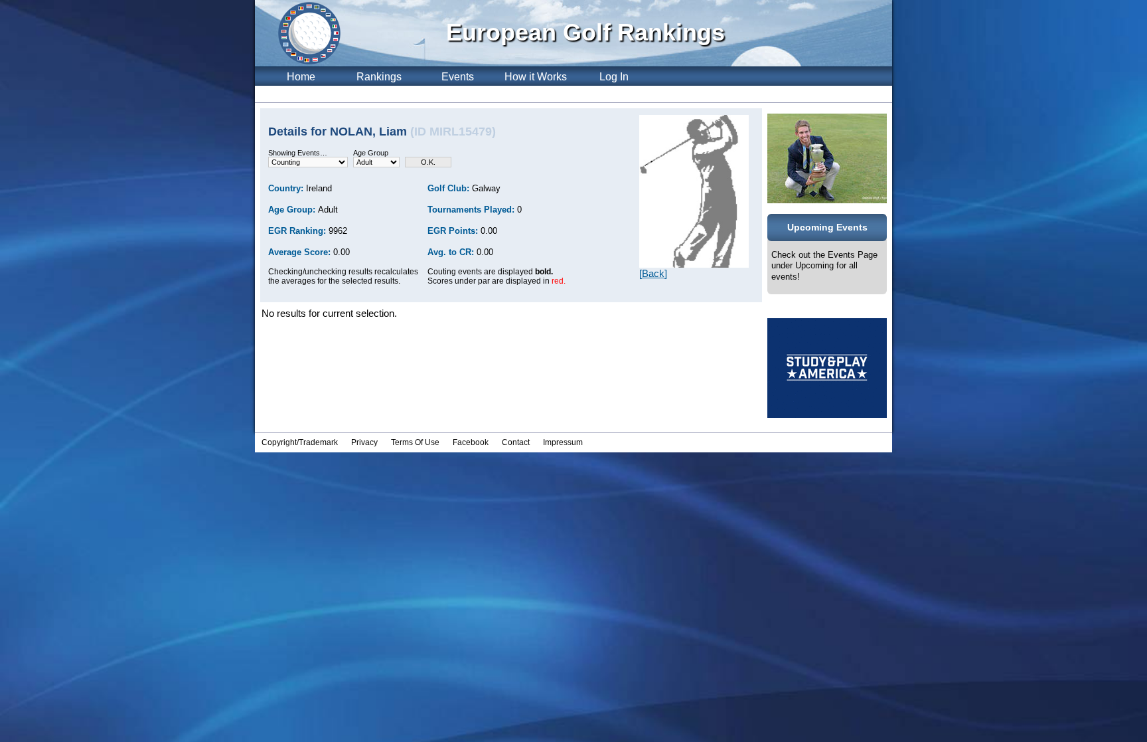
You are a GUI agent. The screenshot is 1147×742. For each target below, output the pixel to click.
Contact (516, 442)
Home (301, 76)
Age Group (370, 153)
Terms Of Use (415, 442)
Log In (614, 76)
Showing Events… (297, 153)
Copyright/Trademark (300, 442)
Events (457, 76)
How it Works (535, 76)
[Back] (653, 273)
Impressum (563, 442)
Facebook (471, 442)
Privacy (364, 442)
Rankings (379, 76)
